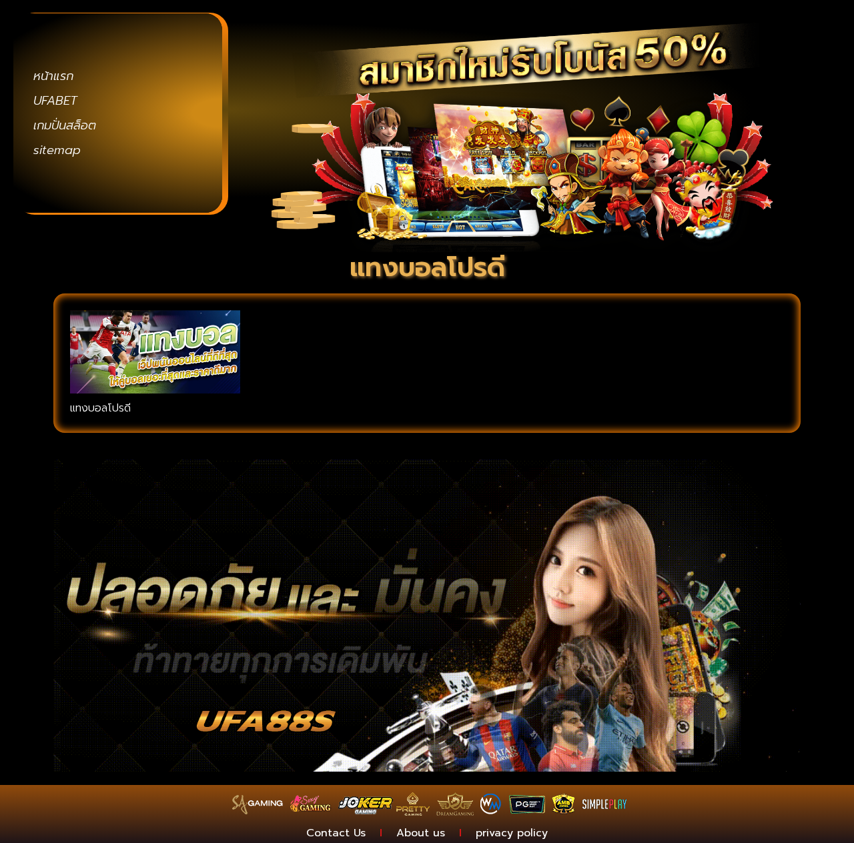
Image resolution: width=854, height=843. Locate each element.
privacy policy (512, 833)
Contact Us (336, 833)
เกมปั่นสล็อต (64, 125)
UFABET (55, 100)
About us (420, 833)
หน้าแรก (53, 76)
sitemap (57, 150)
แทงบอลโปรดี (100, 408)
